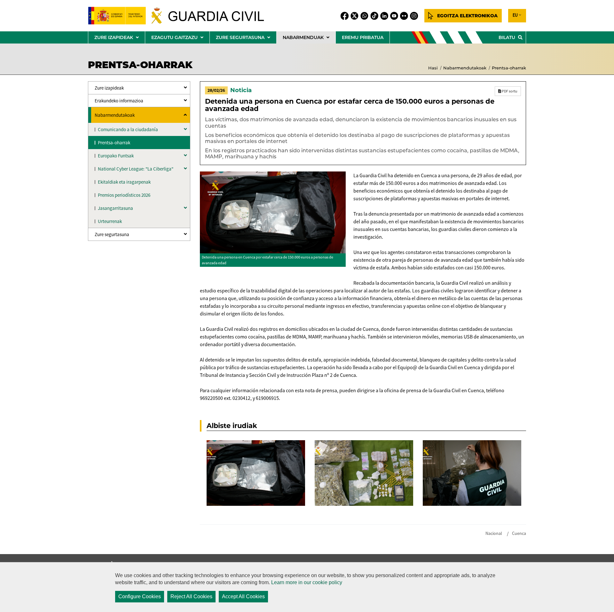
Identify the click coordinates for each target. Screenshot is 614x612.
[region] (307, 587)
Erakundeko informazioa (119, 101)
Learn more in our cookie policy (306, 582)
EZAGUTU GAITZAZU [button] (180, 39)
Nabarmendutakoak (464, 67)
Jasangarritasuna (115, 208)
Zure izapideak (109, 88)
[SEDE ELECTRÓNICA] (463, 15)
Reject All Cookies (191, 596)
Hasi (433, 67)
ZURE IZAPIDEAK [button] (119, 39)
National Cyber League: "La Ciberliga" (135, 169)
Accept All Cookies (243, 596)
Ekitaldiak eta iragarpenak (124, 182)
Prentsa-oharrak (509, 67)
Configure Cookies (139, 596)
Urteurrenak (110, 221)
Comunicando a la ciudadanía (128, 129)
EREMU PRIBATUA (362, 37)
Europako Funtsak (116, 156)
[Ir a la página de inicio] (181, 15)
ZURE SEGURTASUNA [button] (246, 39)
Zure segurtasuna (112, 234)
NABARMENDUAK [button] (309, 39)
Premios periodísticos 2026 (124, 195)
